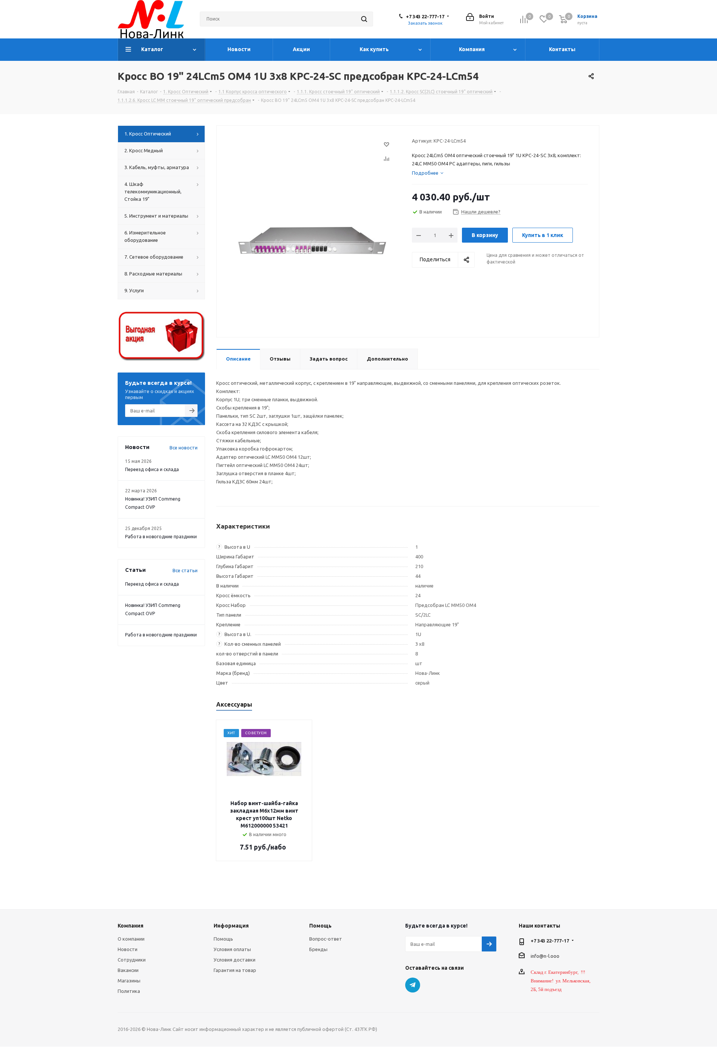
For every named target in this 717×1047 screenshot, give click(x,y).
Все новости (184, 447)
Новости (127, 949)
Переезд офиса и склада (152, 469)
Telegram (412, 985)
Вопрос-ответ (325, 938)
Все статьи (185, 570)
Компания (130, 926)
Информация (231, 926)
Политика (129, 991)
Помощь (223, 938)
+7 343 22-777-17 (425, 16)
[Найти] (364, 19)
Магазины (129, 980)
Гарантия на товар (235, 970)
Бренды (318, 949)
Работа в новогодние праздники (161, 536)
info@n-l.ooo (545, 955)
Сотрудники (132, 959)
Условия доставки (234, 959)
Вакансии (128, 970)
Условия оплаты (232, 949)
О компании (131, 938)
